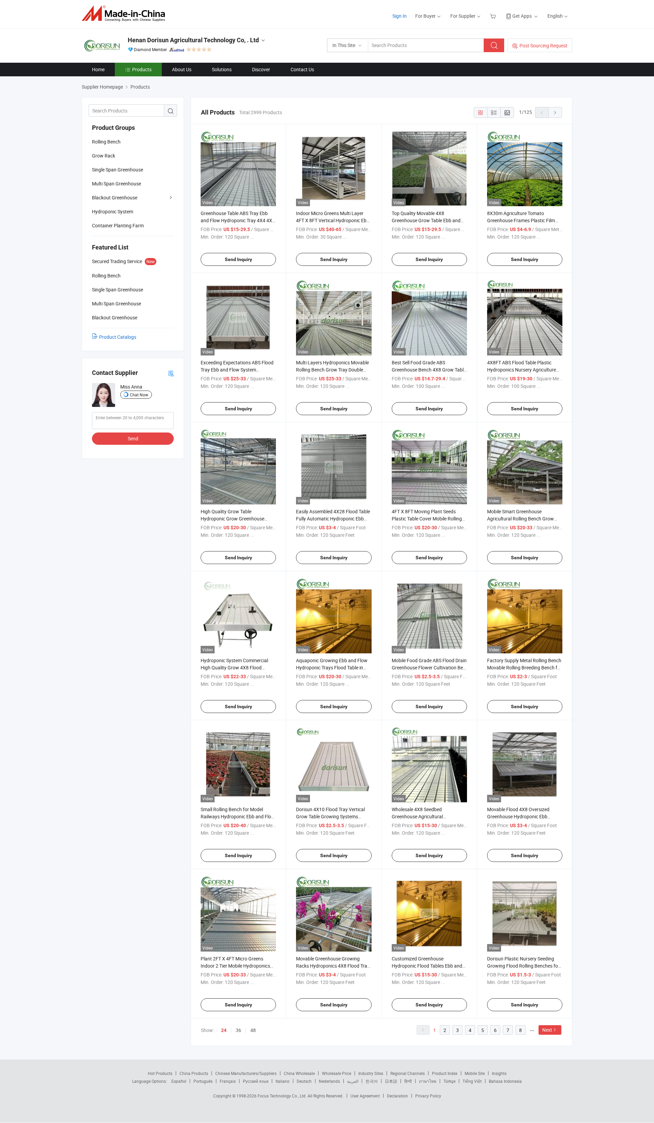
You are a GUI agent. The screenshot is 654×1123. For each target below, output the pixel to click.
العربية (352, 1081)
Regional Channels (407, 1073)
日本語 (391, 1081)
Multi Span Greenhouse (116, 183)
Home (98, 69)
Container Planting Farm (118, 225)
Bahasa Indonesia (505, 1081)
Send (133, 438)
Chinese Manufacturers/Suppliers (246, 1073)
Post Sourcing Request (543, 45)
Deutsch (304, 1081)
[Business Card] (171, 373)
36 (238, 1030)
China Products (194, 1073)
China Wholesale (299, 1073)
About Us (181, 69)
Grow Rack (103, 155)
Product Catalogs (117, 337)
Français (228, 1081)
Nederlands (329, 1081)
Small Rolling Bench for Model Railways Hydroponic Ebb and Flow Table (238, 816)
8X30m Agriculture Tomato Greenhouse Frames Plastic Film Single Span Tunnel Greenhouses (521, 220)
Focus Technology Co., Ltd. (283, 1095)
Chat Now (139, 394)
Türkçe (449, 1081)
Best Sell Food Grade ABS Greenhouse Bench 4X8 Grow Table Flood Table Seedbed (429, 369)
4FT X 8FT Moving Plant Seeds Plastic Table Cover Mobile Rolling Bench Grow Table (427, 518)
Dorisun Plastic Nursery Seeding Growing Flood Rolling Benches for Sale (523, 965)
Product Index (444, 1073)
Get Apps (522, 16)
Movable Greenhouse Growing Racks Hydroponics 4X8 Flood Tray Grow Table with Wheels (333, 965)
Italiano (283, 1081)
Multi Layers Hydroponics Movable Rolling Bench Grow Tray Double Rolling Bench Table (332, 369)
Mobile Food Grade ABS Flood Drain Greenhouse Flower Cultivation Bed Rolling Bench (429, 667)
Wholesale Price (336, 1073)
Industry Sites (370, 1073)
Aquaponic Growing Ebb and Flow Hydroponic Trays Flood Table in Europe (332, 667)
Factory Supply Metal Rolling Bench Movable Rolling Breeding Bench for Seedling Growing (524, 667)
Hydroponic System (112, 211)
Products (142, 69)
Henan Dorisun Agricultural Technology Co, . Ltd (193, 40)
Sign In (399, 16)
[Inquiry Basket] (493, 16)
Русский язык (255, 1081)
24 (224, 1030)
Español (178, 1081)
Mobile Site (475, 1073)
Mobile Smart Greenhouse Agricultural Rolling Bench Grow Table (520, 518)
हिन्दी (408, 1081)
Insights (499, 1073)
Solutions (222, 69)
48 (253, 1030)
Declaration (397, 1095)
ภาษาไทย (427, 1081)
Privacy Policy (428, 1095)
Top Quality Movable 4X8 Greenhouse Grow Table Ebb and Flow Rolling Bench (426, 220)
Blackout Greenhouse (114, 197)
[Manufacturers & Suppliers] (125, 13)
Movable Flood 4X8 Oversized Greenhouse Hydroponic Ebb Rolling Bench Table (518, 816)
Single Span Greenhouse (117, 169)
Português (203, 1081)
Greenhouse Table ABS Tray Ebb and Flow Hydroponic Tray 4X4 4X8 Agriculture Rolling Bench (238, 220)
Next (547, 1030)
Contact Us (302, 69)
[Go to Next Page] (555, 112)
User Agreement (365, 1095)
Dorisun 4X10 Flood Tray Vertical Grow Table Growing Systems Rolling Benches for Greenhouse (330, 816)
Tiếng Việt (472, 1081)
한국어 (371, 1081)
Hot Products (160, 1073)
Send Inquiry (238, 259)
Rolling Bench (106, 141)
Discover (261, 69)
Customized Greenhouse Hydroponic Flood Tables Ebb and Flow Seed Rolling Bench (427, 965)
